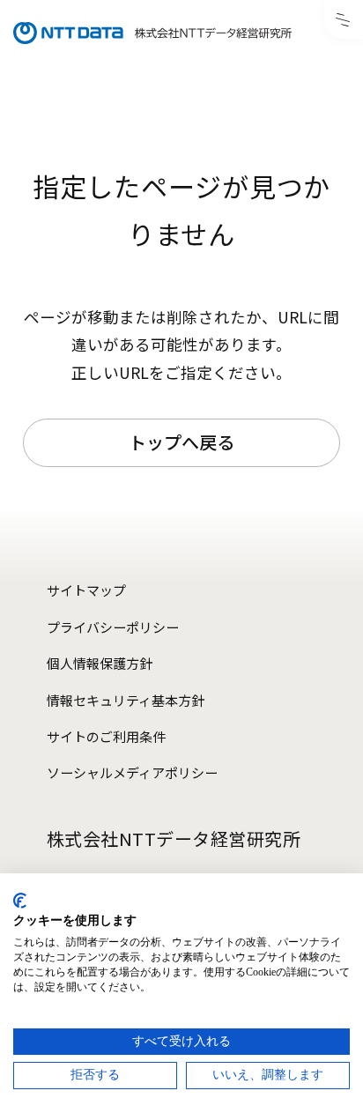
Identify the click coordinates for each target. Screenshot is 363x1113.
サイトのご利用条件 (106, 736)
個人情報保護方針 (99, 663)
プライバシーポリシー (113, 627)
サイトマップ (86, 590)
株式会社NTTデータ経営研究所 (174, 838)
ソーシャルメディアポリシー (132, 772)
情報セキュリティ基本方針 (125, 700)
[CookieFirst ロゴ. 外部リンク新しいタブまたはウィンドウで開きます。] (19, 901)
